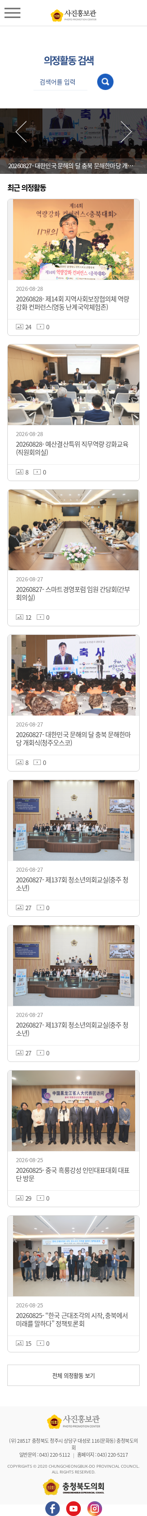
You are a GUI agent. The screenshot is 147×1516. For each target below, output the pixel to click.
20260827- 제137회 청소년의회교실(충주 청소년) (73, 165)
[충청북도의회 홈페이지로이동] (73, 13)
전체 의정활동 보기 (73, 1375)
